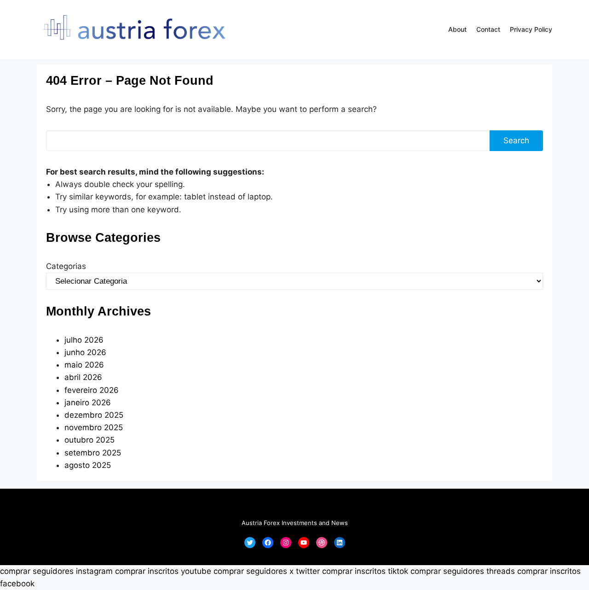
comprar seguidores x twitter (267, 571)
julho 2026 (84, 340)
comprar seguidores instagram (56, 571)
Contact (488, 29)
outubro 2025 (89, 439)
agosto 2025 (87, 465)
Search (516, 140)
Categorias (66, 266)
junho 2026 (85, 352)
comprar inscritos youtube (163, 571)
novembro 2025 (93, 427)
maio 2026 (84, 364)
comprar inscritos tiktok (365, 571)
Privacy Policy (531, 29)
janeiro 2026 (87, 402)
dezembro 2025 (93, 415)
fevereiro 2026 (91, 390)
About (457, 29)
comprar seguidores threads (462, 571)
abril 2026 (83, 377)
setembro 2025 (92, 452)
